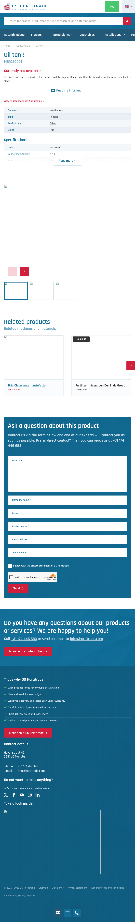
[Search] (127, 21)
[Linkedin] (38, 795)
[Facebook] (14, 795)
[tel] (77, 913)
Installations (56, 110)
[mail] (58, 913)
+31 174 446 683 (24, 638)
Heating (54, 117)
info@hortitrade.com (86, 638)
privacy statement (41, 565)
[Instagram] (30, 795)
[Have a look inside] (67, 842)
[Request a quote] (112, 6)
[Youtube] (22, 795)
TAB (52, 130)
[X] (6, 795)
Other (53, 123)
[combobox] (63, 21)
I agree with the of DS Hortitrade (41, 565)
